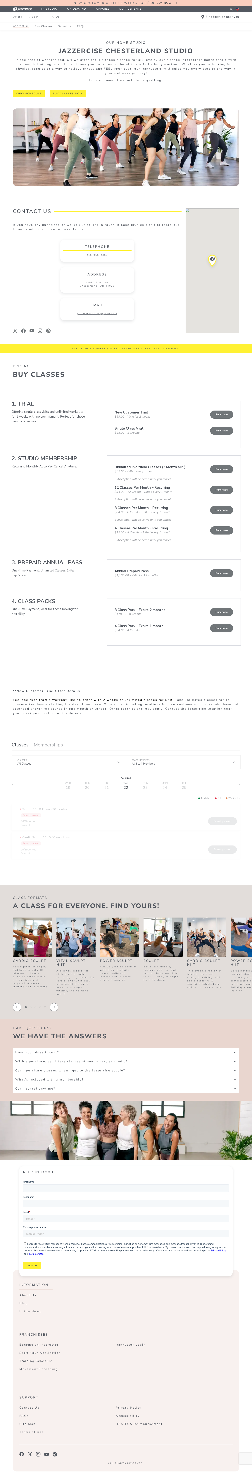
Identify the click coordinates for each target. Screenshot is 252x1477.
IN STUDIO (49, 9)
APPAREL (103, 9)
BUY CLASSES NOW (68, 93)
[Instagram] (40, 331)
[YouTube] (32, 331)
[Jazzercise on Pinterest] (55, 1454)
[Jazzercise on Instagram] (38, 1454)
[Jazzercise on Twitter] (30, 1454)
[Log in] (231, 9)
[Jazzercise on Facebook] (21, 1454)
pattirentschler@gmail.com (97, 313)
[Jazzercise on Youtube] (46, 1454)
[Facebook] (23, 331)
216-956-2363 (97, 254)
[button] (212, 262)
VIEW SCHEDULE (29, 93)
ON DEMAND (76, 9)
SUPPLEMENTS (130, 9)
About (34, 16)
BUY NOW (164, 3)
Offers (17, 16)
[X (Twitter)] (15, 331)
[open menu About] (41, 17)
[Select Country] (237, 9)
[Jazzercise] (25, 9)
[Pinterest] (48, 331)
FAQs (56, 16)
